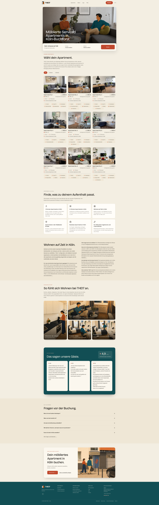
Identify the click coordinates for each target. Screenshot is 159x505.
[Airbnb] (43, 494)
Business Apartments (76, 489)
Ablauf (79, 2)
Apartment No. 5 (73, 130)
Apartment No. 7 (48, 166)
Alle (45, 72)
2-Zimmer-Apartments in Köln (77, 209)
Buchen (109, 2)
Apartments (73, 2)
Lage (83, 2)
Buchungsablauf (91, 487)
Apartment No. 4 (48, 130)
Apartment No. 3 (97, 95)
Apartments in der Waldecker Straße (53, 225)
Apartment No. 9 (97, 166)
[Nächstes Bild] (64, 84)
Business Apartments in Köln (77, 225)
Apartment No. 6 (97, 130)
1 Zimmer (51, 72)
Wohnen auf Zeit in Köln (100, 209)
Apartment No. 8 (73, 166)
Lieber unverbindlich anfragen (65, 472)
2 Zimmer (57, 72)
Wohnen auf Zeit (75, 487)
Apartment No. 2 (73, 95)
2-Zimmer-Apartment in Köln (50, 100)
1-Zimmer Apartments (60, 489)
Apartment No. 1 (48, 95)
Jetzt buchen (52, 472)
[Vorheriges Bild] (45, 84)
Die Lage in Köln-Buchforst (102, 267)
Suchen (107, 47)
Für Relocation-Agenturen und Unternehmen (102, 225)
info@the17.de (106, 495)
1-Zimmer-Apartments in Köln (53, 209)
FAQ (87, 2)
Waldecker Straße (76, 492)
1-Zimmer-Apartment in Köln (75, 100)
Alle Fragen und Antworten (50, 436)
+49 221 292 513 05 (107, 493)
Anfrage (89, 492)
